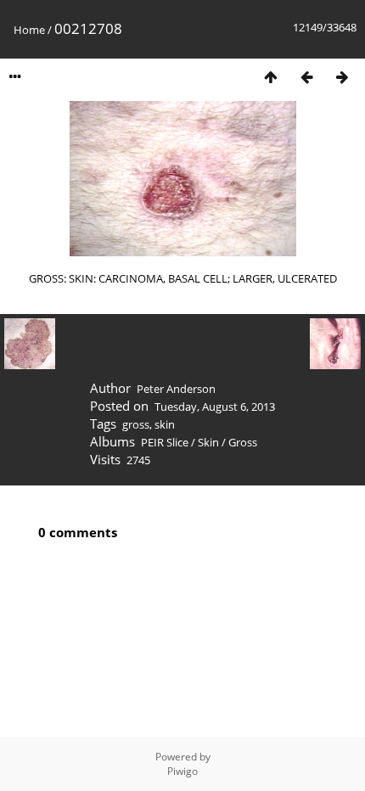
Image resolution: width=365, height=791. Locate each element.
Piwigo (182, 771)
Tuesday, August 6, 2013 (214, 406)
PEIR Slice (164, 442)
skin (164, 424)
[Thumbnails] (271, 77)
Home (29, 29)
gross (135, 424)
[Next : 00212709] (342, 77)
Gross (242, 442)
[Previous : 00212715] (306, 77)
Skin (208, 442)
